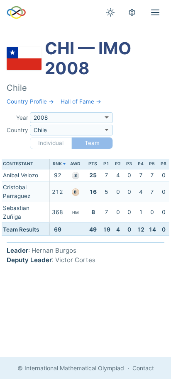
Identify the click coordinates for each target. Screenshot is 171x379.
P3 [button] (129, 164)
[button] (57, 164)
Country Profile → (30, 101)
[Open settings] (132, 12)
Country (17, 130)
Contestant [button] (18, 164)
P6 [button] (163, 164)
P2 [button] (118, 164)
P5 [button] (152, 164)
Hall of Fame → (81, 101)
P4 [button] (141, 164)
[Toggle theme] (110, 12)
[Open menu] (155, 12)
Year (22, 117)
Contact (143, 368)
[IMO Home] (16, 12)
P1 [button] (106, 164)
